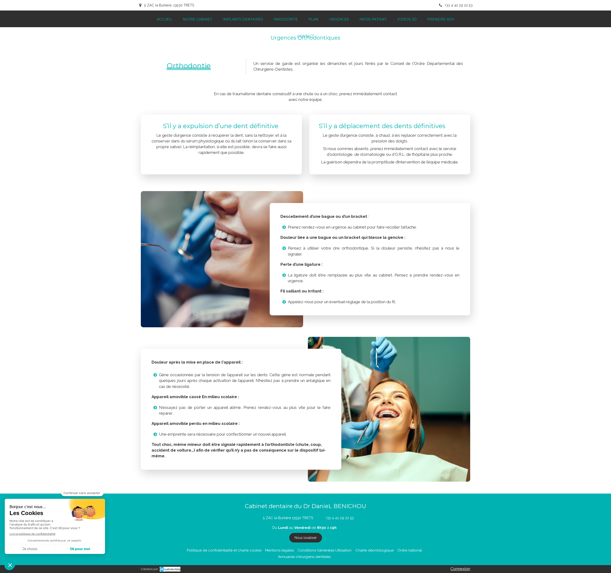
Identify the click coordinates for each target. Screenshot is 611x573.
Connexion (460, 568)
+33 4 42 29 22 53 (339, 518)
